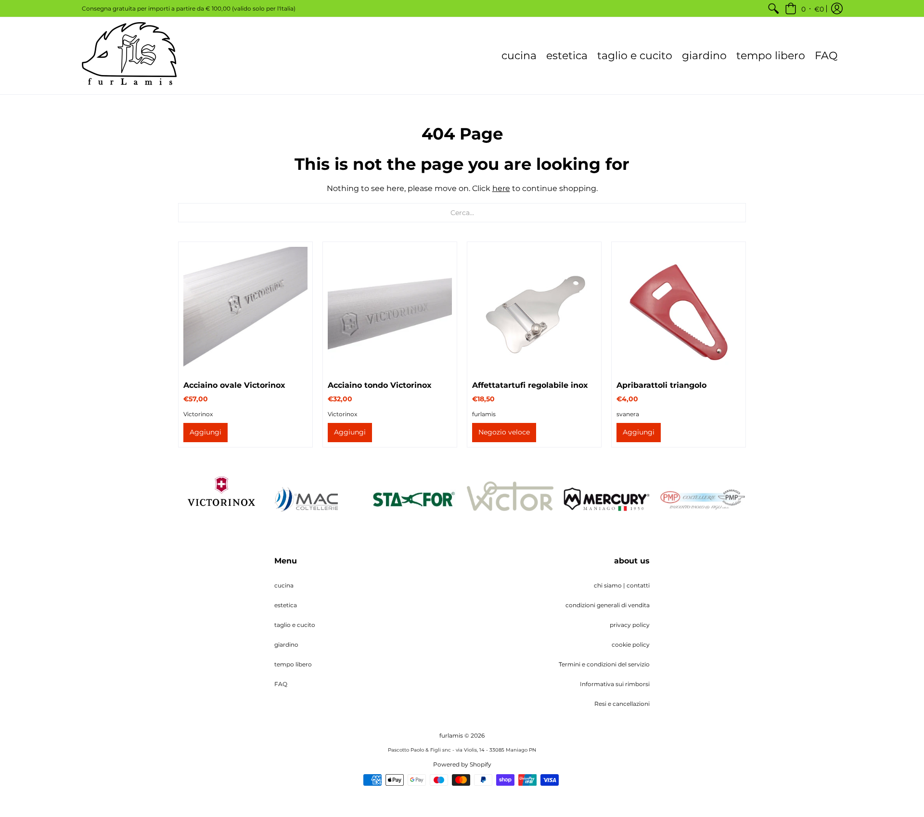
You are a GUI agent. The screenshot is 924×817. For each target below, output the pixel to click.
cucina (284, 585)
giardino (286, 644)
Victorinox (198, 414)
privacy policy (630, 624)
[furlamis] (130, 55)
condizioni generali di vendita (607, 605)
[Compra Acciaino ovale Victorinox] (245, 309)
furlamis (484, 414)
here (501, 188)
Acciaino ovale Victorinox (234, 385)
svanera (627, 414)
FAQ (280, 684)
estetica (285, 605)
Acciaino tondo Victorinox (380, 385)
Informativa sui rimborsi (615, 684)
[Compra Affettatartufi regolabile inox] (534, 309)
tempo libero (293, 664)
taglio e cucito (294, 624)
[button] (804, 8)
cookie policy (631, 644)
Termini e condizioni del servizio (604, 664)
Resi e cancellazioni (622, 703)
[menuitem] (773, 8)
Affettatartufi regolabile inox (530, 385)
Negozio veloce (504, 432)
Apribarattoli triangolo (661, 385)
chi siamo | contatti (622, 585)
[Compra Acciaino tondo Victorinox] (390, 309)
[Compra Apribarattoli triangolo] (678, 309)
